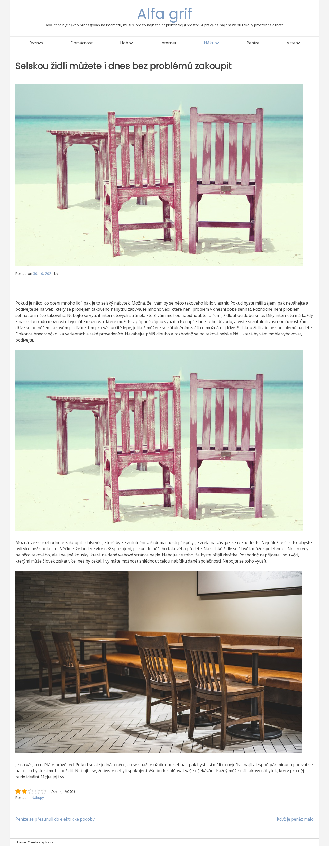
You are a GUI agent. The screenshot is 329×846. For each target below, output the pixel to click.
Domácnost (81, 43)
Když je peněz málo (295, 819)
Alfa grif (164, 14)
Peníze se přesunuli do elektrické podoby (55, 819)
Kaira (49, 842)
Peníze (252, 43)
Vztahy (293, 43)
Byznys (36, 43)
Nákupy (211, 43)
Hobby (126, 43)
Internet (168, 43)
